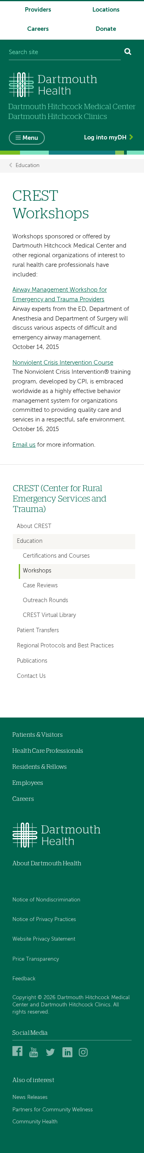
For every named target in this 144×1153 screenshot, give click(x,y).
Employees (28, 783)
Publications (32, 661)
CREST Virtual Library (49, 615)
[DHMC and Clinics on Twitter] (52, 1056)
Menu (30, 138)
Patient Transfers (38, 630)
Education (28, 165)
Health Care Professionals (48, 751)
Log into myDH (105, 138)
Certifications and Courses (56, 556)
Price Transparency (35, 959)
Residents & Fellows (39, 767)
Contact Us (31, 676)
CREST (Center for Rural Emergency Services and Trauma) (59, 499)
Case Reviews (40, 586)
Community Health (35, 1122)
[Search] (128, 52)
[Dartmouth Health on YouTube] (35, 1056)
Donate (106, 29)
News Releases (30, 1097)
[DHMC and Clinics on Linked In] (68, 1056)
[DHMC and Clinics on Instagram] (85, 1056)
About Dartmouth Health (47, 864)
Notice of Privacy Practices (44, 919)
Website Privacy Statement (43, 939)
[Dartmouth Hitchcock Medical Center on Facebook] (18, 1056)
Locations (106, 10)
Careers (38, 29)
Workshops (37, 571)
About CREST (34, 526)
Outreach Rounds (45, 600)
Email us (24, 445)
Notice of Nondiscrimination (46, 900)
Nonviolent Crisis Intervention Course (62, 363)
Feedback (24, 979)
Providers (38, 10)
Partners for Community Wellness (52, 1110)
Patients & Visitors (37, 735)
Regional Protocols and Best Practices (65, 646)
